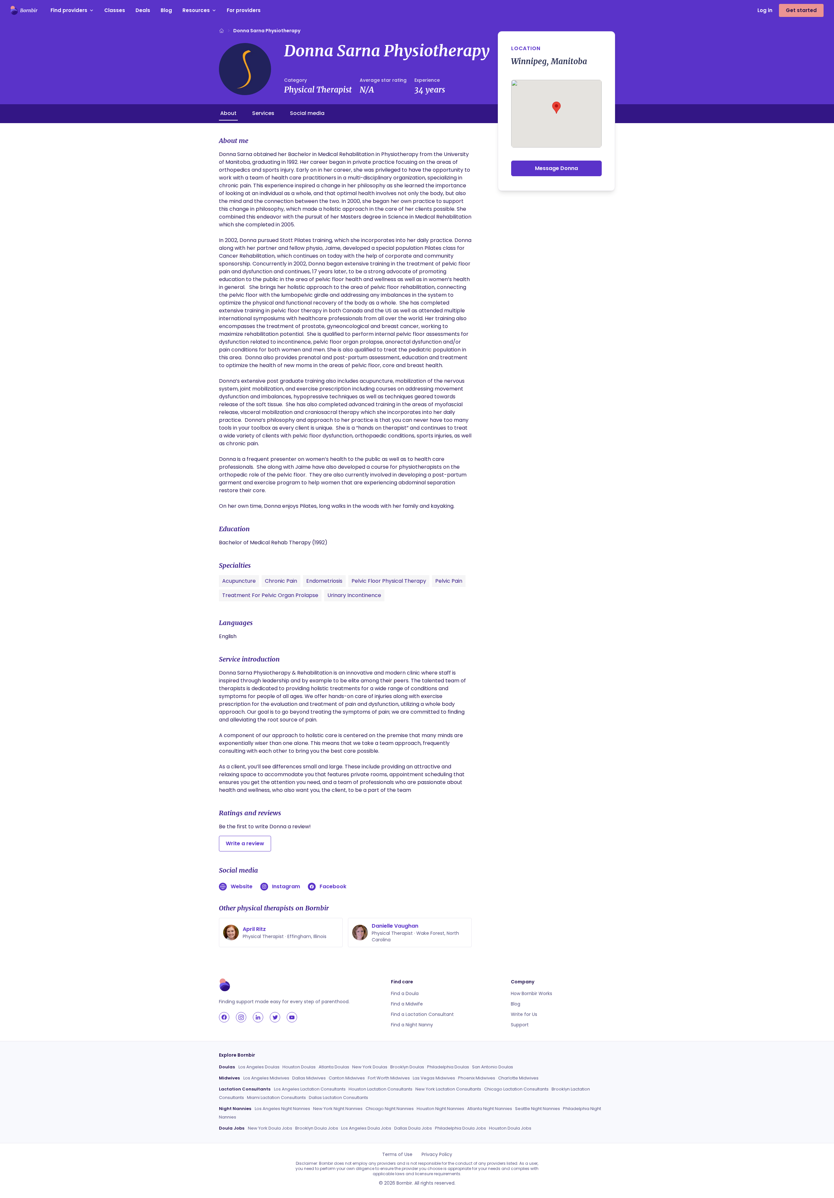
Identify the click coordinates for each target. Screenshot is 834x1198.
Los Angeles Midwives (266, 1078)
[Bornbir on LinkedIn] (258, 1017)
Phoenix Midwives (476, 1078)
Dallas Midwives (309, 1078)
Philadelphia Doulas (448, 1067)
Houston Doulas (299, 1067)
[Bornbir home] (23, 10)
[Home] (221, 30)
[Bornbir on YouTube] (292, 1017)
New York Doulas (369, 1067)
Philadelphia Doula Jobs (460, 1128)
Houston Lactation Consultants (380, 1089)
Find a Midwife (407, 1004)
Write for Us (524, 1014)
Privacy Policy (437, 1154)
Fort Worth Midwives (389, 1078)
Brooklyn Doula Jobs (316, 1128)
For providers (244, 10)
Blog (166, 10)
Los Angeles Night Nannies (282, 1108)
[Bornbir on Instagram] (241, 1017)
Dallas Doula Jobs (413, 1128)
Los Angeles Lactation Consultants (310, 1089)
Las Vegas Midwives (434, 1078)
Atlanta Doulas (334, 1067)
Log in (764, 10)
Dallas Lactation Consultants (338, 1097)
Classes (114, 10)
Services (263, 113)
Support (520, 1024)
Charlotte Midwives (518, 1078)
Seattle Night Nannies (537, 1108)
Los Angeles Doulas (259, 1067)
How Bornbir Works (531, 993)
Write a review (245, 843)
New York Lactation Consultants (448, 1089)
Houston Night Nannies (440, 1108)
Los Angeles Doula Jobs (366, 1128)
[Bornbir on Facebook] (224, 1017)
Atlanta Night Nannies (489, 1108)
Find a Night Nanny (412, 1024)
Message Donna (556, 168)
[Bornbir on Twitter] (275, 1017)
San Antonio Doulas (492, 1067)
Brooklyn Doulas (407, 1067)
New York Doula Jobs (270, 1128)
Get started (801, 10)
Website (241, 886)
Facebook (333, 886)
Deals (143, 10)
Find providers (68, 10)
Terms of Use (397, 1154)
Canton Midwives (347, 1078)
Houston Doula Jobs (510, 1128)
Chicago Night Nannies (390, 1108)
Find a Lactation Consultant (422, 1014)
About (228, 113)
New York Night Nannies (338, 1108)
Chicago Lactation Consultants (516, 1089)
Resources (196, 10)
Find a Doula (405, 993)
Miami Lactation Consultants (276, 1097)
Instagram (286, 886)
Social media (307, 113)
